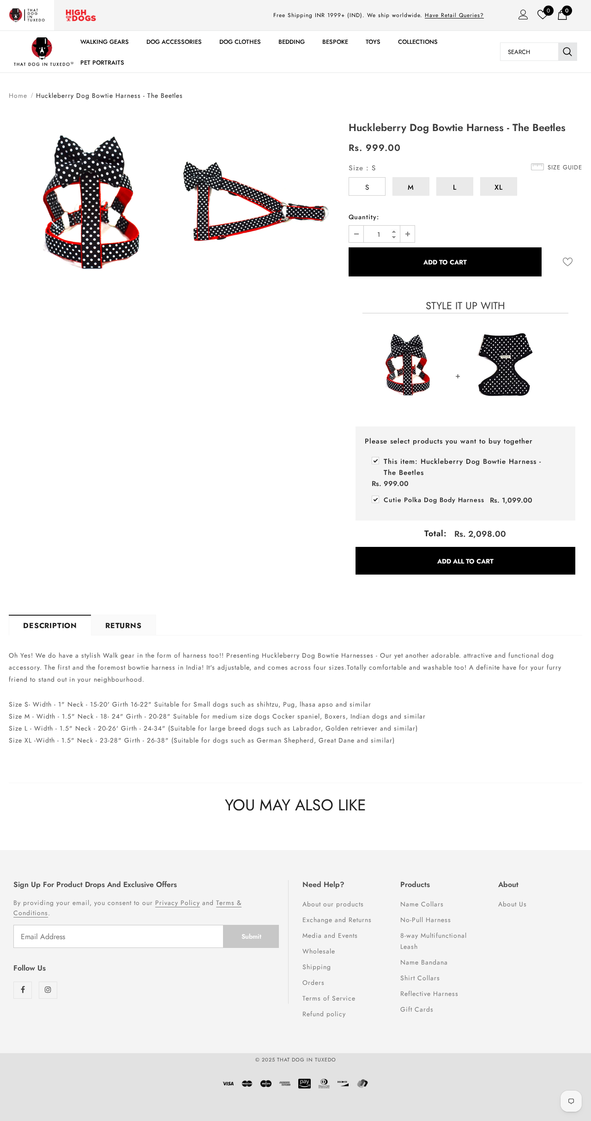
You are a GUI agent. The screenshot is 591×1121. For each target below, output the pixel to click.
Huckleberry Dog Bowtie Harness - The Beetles (462, 467)
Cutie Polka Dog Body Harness (434, 499)
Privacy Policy (177, 902)
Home (18, 95)
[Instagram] (48, 990)
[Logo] (43, 51)
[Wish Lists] (567, 262)
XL (499, 187)
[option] (89, 205)
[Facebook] (22, 990)
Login (520, 17)
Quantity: (364, 217)
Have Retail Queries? (454, 15)
